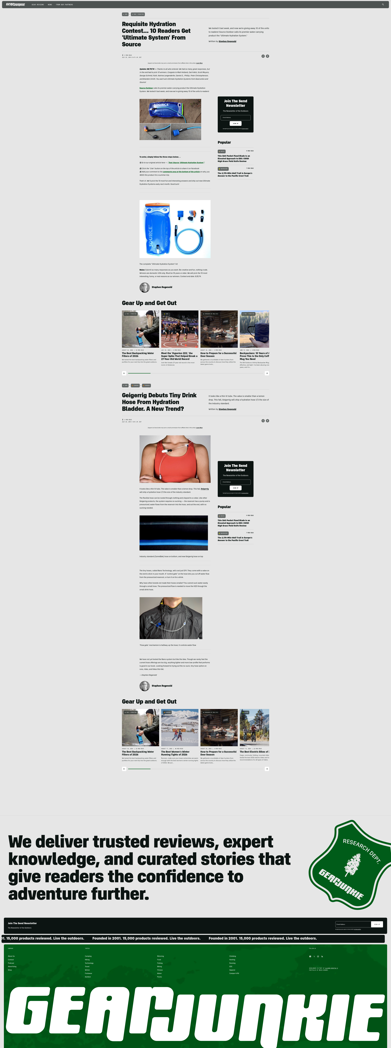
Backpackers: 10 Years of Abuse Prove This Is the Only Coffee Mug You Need (257, 356)
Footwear (88, 973)
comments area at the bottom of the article (181, 172)
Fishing (160, 963)
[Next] (267, 373)
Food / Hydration (139, 14)
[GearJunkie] (15, 4)
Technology (89, 963)
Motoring (160, 956)
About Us (11, 956)
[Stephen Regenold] (145, 287)
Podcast (11, 963)
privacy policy (245, 128)
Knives (222, 151)
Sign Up (235, 123)
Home (126, 14)
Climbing (232, 956)
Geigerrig (205, 489)
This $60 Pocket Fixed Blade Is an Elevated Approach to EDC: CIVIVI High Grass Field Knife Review (234, 159)
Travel (87, 966)
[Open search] (383, 4)
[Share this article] (263, 56)
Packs (159, 977)
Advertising (12, 966)
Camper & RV (234, 973)
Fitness (160, 970)
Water (159, 973)
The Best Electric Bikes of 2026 (257, 752)
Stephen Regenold (162, 287)
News (50, 4)
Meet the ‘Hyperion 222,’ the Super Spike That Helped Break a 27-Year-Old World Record (179, 356)
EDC (230, 966)
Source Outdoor (146, 88)
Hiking (87, 960)
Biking (246, 712)
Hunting (232, 960)
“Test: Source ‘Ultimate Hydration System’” (186, 163)
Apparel (232, 970)
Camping (88, 956)
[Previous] (124, 373)
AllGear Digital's (331, 968)
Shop (10, 970)
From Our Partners (64, 4)
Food (159, 960)
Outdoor (88, 977)
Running (136, 385)
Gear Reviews (38, 4)
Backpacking (224, 169)
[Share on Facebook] (267, 56)
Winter (87, 970)
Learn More (199, 63)
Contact (11, 960)
